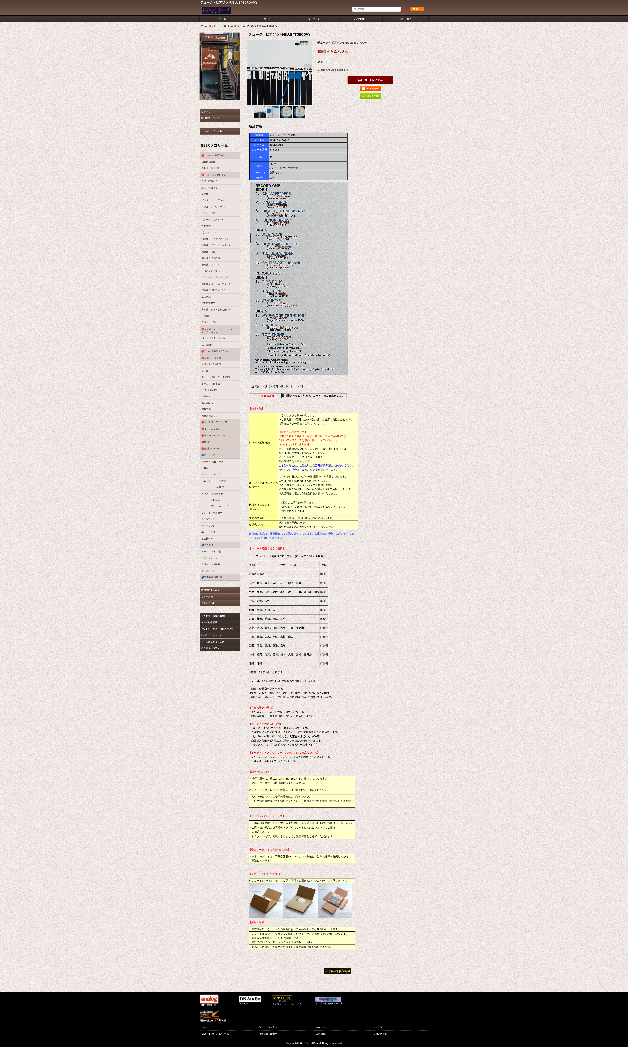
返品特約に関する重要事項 (334, 69)
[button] (251, 72)
